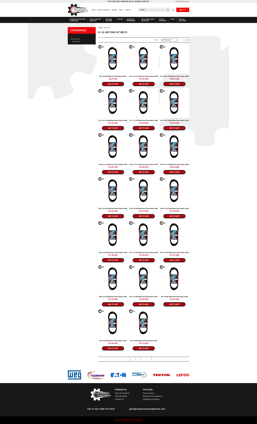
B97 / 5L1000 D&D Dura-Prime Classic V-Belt (144, 296)
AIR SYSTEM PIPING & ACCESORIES (148, 19)
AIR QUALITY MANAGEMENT (131, 19)
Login (177, 1)
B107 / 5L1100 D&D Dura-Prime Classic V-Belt (174, 164)
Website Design (120, 421)
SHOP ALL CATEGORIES (182, 19)
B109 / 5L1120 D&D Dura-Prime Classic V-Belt (113, 164)
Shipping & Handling (151, 399)
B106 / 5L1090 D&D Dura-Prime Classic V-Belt (113, 208)
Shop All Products (122, 393)
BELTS (173, 19)
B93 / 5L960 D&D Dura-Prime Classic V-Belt (143, 340)
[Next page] (157, 359)
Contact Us (119, 399)
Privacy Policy (148, 393)
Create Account (184, 1)
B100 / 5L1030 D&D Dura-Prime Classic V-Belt (174, 252)
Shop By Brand (121, 396)
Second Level (75, 39)
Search (142, 10)
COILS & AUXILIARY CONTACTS (95, 19)
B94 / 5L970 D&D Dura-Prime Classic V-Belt (112, 340)
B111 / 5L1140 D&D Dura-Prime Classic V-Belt (143, 120)
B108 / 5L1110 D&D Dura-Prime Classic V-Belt (143, 164)
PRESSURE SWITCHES (109, 19)
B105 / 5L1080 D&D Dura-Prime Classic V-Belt (143, 208)
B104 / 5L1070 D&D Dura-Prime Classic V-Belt (174, 208)
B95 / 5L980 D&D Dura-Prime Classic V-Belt (174, 296)
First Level (72, 36)
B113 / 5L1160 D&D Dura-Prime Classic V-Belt (174, 76)
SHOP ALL (107, 28)
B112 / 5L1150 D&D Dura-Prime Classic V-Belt (113, 120)
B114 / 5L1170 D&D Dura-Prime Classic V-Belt (143, 76)
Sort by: (156, 40)
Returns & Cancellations (152, 396)
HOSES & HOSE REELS (163, 19)
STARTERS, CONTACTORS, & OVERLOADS (77, 19)
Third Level (76, 41)
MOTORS (120, 19)
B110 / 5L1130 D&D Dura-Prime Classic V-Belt (174, 120)
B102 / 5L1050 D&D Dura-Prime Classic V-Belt (113, 252)
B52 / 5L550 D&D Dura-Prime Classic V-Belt (112, 76)
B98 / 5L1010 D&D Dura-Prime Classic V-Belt (113, 296)
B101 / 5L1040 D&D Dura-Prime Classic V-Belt (143, 252)
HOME (100, 28)
